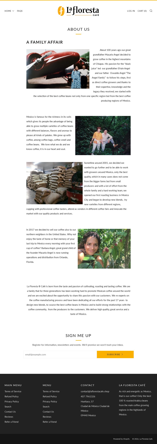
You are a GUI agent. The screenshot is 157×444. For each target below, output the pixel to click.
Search (8, 406)
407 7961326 (88, 396)
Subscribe (113, 354)
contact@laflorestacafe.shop (95, 391)
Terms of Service (13, 391)
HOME (8, 11)
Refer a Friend (11, 421)
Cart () (142, 11)
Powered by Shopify (121, 439)
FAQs (20, 11)
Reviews (9, 416)
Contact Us (10, 411)
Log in (131, 11)
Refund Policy (12, 396)
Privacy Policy (12, 401)
